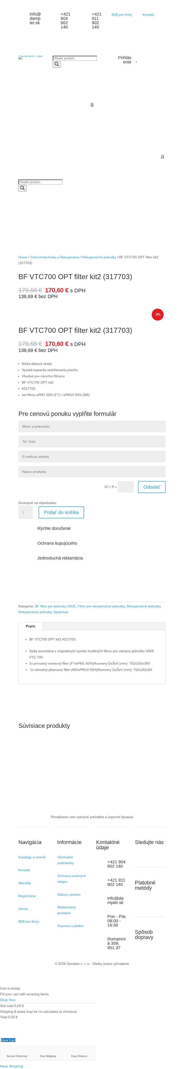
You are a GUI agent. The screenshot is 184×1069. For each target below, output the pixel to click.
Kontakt (148, 15)
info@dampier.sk (35, 18)
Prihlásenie (124, 59)
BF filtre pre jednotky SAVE (55, 606)
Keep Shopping (11, 1066)
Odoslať (151, 487)
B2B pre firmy (122, 15)
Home (23, 257)
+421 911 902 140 (97, 20)
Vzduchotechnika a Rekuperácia (54, 257)
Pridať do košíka (61, 512)
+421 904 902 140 (65, 20)
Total (3, 1017)
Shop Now (8, 1000)
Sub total (6, 1006)
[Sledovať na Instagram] (139, 858)
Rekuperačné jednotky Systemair (43, 612)
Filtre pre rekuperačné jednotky (101, 606)
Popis (30, 626)
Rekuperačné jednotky (99, 257)
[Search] (57, 64)
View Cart (8, 1040)
